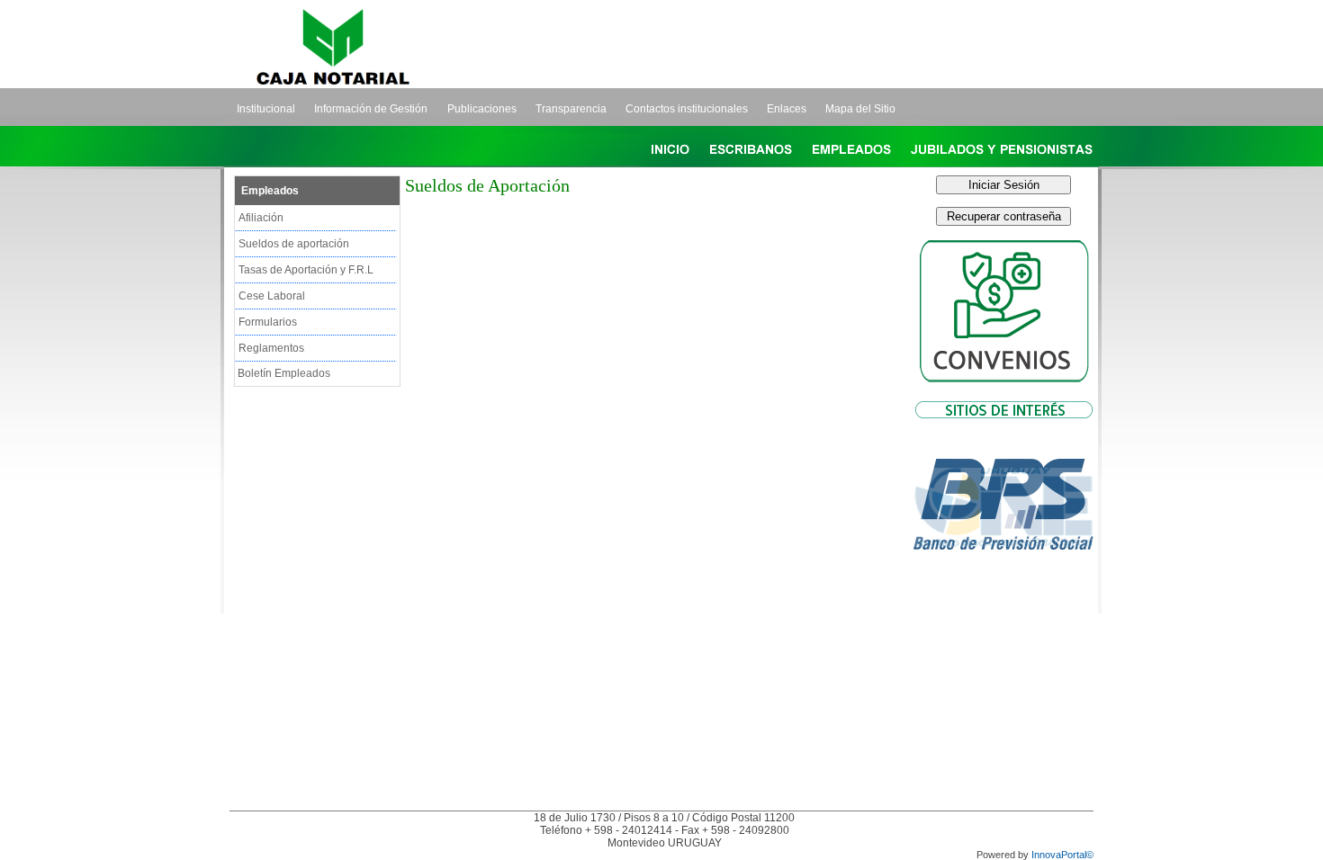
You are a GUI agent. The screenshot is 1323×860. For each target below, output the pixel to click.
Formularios (267, 322)
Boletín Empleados (284, 373)
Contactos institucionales (687, 109)
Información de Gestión (371, 109)
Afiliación (261, 217)
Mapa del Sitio (860, 109)
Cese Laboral (271, 296)
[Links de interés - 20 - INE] (1004, 584)
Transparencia (571, 109)
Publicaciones (482, 109)
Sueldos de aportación (293, 243)
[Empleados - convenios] (1004, 388)
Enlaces (786, 109)
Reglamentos (271, 348)
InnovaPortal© (1062, 854)
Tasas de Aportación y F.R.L (306, 270)
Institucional (266, 109)
